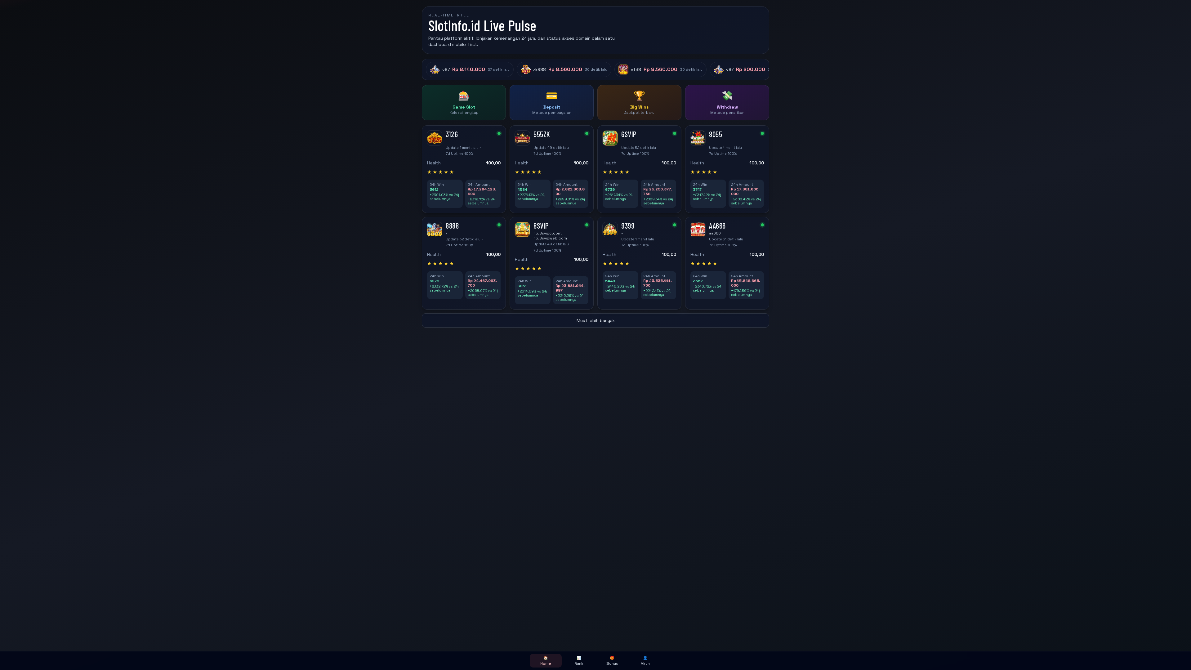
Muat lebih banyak (596, 320)
